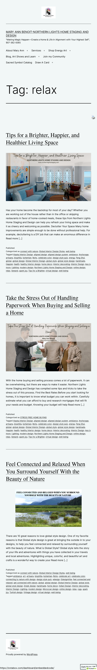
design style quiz (60, 258)
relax (8, 270)
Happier (9, 264)
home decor (47, 264)
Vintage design (30, 592)
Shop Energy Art (57, 50)
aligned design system (58, 254)
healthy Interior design (30, 264)
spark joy (23, 270)
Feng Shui (80, 258)
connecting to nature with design (20, 579)
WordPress (32, 654)
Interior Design (77, 264)
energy (72, 258)
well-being (70, 251)
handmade (80, 261)
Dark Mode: (86, 667)
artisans (9, 258)
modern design (26, 267)
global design (19, 261)
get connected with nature (25, 582)
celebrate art (65, 576)
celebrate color (45, 258)
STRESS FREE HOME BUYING (33, 417)
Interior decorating (61, 264)
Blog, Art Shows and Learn (21, 56)
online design (79, 267)
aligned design (40, 254)
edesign (56, 579)
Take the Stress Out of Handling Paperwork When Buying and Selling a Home (48, 305)
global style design (66, 261)
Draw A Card (42, 62)
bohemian (27, 258)
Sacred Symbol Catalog (19, 62)
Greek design (30, 586)
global (8, 261)
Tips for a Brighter (36, 270)
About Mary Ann (15, 50)
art (24, 576)
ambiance (73, 254)
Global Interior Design (35, 261)
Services (36, 50)
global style (51, 261)
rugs (80, 589)
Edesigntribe (66, 579)
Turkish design (16, 592)
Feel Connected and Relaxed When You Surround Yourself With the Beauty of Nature (45, 471)
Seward (14, 270)
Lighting (15, 267)
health (16, 264)
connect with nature (29, 251)
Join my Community (54, 56)
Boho (35, 258)
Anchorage (83, 254)
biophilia (18, 258)
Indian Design (65, 586)
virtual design (52, 270)
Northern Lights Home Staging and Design (53, 267)
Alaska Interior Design (23, 254)
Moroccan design (50, 589)
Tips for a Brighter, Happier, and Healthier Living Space (42, 138)
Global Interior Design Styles (52, 251)
